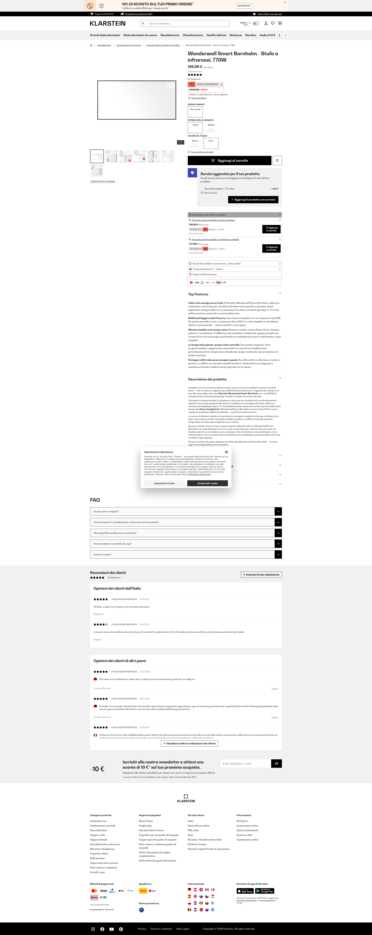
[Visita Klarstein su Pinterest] (121, 929)
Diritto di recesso (197, 844)
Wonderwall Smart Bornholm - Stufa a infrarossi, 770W (210, 45)
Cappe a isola (97, 835)
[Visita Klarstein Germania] (189, 889)
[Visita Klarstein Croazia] (195, 903)
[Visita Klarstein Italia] (212, 889)
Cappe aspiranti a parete (104, 862)
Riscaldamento (104, 45)
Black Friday (146, 821)
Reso (190, 835)
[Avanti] (285, 35)
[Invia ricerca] (143, 23)
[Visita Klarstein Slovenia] (207, 909)
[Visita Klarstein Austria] (195, 889)
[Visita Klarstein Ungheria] (212, 896)
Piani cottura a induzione (103, 867)
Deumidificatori (98, 830)
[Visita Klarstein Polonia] (189, 903)
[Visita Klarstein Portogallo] (201, 909)
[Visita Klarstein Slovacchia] (201, 896)
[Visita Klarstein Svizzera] (201, 889)
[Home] (94, 45)
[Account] (266, 23)
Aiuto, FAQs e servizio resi (270, 14)
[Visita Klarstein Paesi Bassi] (195, 909)
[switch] (256, 23)
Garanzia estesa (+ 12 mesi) (219, 188)
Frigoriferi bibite (99, 853)
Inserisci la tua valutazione (262, 574)
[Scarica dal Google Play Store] (264, 891)
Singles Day (145, 825)
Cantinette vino (98, 821)
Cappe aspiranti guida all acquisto (158, 839)
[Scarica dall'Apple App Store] (245, 891)
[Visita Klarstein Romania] (201, 903)
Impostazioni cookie (247, 839)
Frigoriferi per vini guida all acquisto (159, 835)
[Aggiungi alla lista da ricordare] (277, 160)
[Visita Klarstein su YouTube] (112, 929)
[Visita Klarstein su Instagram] (93, 929)
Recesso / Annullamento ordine (205, 839)
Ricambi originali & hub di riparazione (208, 848)
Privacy (142, 928)
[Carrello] (280, 23)
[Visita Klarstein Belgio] (189, 909)
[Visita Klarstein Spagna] (189, 896)
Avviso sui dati (244, 835)
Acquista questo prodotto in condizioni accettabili (215, 239)
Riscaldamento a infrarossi (129, 45)
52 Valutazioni (194, 79)
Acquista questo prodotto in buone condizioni (213, 220)
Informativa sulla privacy (246, 900)
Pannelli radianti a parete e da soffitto (163, 45)
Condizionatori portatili (102, 825)
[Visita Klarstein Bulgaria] (207, 903)
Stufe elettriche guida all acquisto (157, 860)
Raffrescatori (97, 858)
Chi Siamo (242, 821)
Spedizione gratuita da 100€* (139, 14)
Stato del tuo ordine (198, 825)
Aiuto (190, 821)
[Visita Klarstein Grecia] (212, 909)
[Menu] (258, 21)
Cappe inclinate (98, 839)
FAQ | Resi (193, 830)
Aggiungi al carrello (232, 160)
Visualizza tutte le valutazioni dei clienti (191, 743)
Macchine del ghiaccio (102, 848)
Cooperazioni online (247, 825)
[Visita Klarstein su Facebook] (102, 929)
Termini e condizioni (161, 928)
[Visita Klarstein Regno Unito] (195, 896)
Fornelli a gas (97, 872)
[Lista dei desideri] (272, 23)
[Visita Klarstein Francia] (207, 889)
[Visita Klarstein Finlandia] (212, 903)
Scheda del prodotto (195, 71)
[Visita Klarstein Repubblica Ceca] (207, 896)
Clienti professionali (247, 830)
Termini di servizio (267, 900)
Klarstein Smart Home (151, 830)
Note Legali (183, 928)
